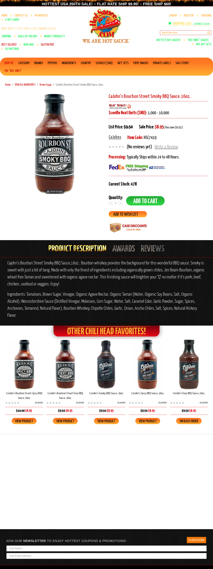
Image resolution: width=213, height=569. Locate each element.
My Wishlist (41, 15)
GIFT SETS (123, 63)
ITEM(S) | (202, 24)
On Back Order (189, 367)
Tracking (206, 15)
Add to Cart (24, 367)
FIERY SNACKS (140, 63)
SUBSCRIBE (196, 540)
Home (4, 15)
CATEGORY (24, 63)
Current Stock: (123, 184)
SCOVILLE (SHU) (104, 63)
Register (189, 15)
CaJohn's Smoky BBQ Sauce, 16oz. (106, 393)
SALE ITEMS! (182, 63)
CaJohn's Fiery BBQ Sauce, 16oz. (189, 393)
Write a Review (166, 147)
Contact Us (21, 15)
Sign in (173, 15)
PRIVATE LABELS (162, 63)
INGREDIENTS (69, 63)
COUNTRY (86, 63)
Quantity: (116, 197)
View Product (24, 421)
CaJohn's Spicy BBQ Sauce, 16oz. (147, 393)
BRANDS (38, 63)
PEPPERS (52, 63)
